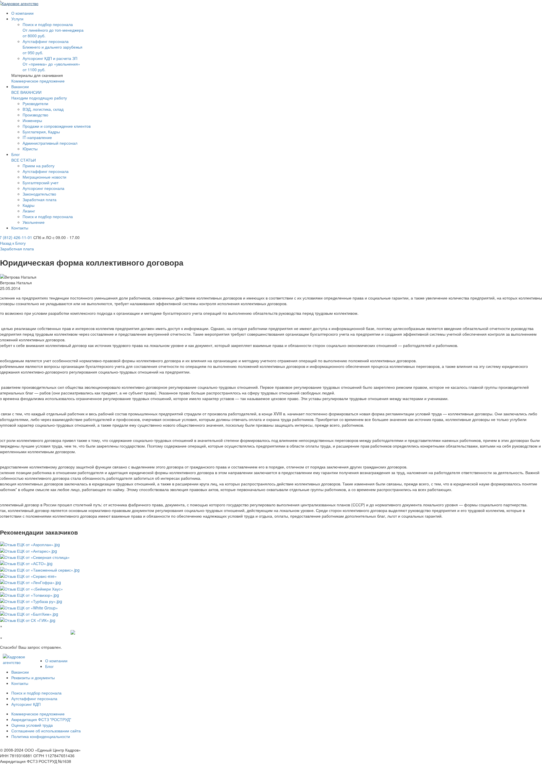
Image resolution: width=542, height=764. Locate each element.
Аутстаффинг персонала (34, 698)
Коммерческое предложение (38, 81)
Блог (49, 666)
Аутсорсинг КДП (26, 704)
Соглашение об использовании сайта (46, 730)
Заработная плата (17, 248)
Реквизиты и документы (33, 677)
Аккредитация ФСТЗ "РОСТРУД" (41, 719)
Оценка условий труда (32, 725)
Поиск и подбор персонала (36, 693)
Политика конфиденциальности (40, 736)
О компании (56, 660)
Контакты (19, 683)
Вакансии (20, 672)
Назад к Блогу (13, 243)
